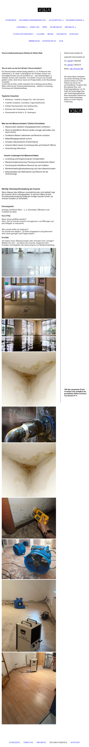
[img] (44, 10)
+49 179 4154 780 (76, 69)
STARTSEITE (14, 742)
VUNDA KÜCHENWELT (23, 34)
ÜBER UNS (28, 742)
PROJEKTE (41, 742)
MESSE (50, 34)
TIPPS (44, 27)
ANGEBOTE (61, 34)
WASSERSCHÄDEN (74, 20)
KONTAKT (75, 742)
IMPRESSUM (34, 41)
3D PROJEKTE (56, 27)
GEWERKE (21, 27)
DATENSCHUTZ (49, 41)
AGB (61, 41)
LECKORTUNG (55, 20)
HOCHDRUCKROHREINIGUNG (32, 20)
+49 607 (70, 61)
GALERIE (40, 34)
